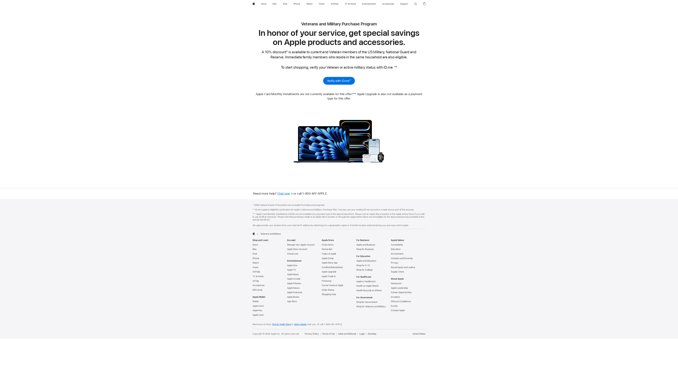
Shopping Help (329, 294)
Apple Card (257, 306)
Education (396, 249)
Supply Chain (397, 272)
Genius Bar (327, 249)
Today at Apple (329, 254)
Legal (362, 334)
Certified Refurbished (332, 267)
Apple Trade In (329, 276)
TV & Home (258, 276)
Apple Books (293, 297)
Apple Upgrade (329, 272)
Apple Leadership (399, 288)
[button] (415, 4)
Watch (255, 263)
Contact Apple (398, 310)
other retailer (300, 324)
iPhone (255, 258)
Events (394, 306)
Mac (254, 249)
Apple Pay (257, 310)
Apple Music (293, 274)
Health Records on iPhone (369, 290)
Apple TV (291, 270)
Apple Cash (258, 315)
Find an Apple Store (281, 324)
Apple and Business (365, 245)
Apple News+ (293, 288)
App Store (292, 301)
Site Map (372, 334)
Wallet (255, 301)
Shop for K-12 (363, 265)
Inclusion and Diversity (402, 258)
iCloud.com (292, 254)
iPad (254, 254)
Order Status (328, 290)
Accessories (258, 285)
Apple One (292, 265)
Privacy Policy (312, 334)
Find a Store (328, 245)
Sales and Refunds (347, 334)
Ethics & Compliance (401, 301)
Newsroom (396, 283)
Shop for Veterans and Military (371, 306)
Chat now (285, 193)
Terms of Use (328, 334)
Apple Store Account (297, 249)
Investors (395, 297)
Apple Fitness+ (294, 283)
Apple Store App (329, 263)
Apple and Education (366, 261)
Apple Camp (328, 258)
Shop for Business (365, 249)
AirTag (255, 281)
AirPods (256, 272)
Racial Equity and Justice (403, 267)
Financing (326, 281)
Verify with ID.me (339, 81)
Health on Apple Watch (367, 286)
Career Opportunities (401, 292)
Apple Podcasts (294, 292)
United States (419, 334)
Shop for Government (366, 302)
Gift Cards (257, 290)
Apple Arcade (293, 279)
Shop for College (364, 270)
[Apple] (253, 233)
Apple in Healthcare (366, 281)
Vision (255, 267)
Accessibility (397, 245)
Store (255, 245)
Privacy (395, 263)
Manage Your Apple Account (301, 245)
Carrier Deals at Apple (332, 285)
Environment (397, 254)
